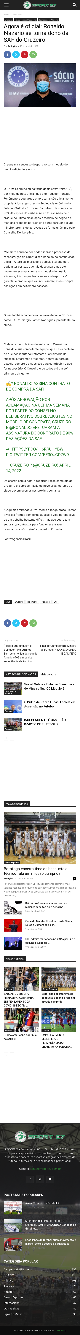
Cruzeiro (17, 13)
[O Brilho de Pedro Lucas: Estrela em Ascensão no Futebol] (13, 706)
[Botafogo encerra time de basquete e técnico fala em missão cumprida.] (40, 838)
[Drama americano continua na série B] (21, 1020)
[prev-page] (6, 738)
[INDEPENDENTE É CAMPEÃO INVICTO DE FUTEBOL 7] (13, 724)
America (8, 1030)
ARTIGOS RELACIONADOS (21, 674)
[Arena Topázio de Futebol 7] (13, 1207)
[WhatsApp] (33, 54)
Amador (8, 711)
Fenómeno (32, 601)
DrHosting (61, 1330)
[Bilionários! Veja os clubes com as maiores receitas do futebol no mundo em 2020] (13, 907)
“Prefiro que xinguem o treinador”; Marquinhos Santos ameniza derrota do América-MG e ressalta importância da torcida (21, 653)
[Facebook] (7, 54)
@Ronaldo (20, 427)
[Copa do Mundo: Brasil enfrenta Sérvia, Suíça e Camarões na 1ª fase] (13, 925)
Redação (12, 46)
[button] (6, 5)
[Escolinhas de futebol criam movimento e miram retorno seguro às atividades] (13, 1244)
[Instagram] (40, 1179)
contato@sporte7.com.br (45, 1168)
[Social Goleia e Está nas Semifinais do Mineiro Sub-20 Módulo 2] (13, 688)
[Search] (75, 5)
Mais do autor (49, 674)
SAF (55, 601)
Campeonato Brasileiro (25, 19)
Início (6, 13)
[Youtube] (50, 1179)
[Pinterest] (24, 54)
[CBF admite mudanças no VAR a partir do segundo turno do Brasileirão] (13, 943)
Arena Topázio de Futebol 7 (42, 1203)
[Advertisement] (40, 135)
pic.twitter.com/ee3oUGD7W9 (37, 454)
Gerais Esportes (12, 862)
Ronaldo (46, 601)
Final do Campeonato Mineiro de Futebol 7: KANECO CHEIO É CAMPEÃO (58, 649)
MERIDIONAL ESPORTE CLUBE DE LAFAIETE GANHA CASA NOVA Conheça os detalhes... (50, 1225)
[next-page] (12, 738)
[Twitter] (16, 54)
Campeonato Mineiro (48, 19)
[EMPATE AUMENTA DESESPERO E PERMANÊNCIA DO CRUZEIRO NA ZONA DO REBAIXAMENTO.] (58, 1020)
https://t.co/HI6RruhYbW (36, 449)
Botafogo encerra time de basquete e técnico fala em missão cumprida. (35, 871)
